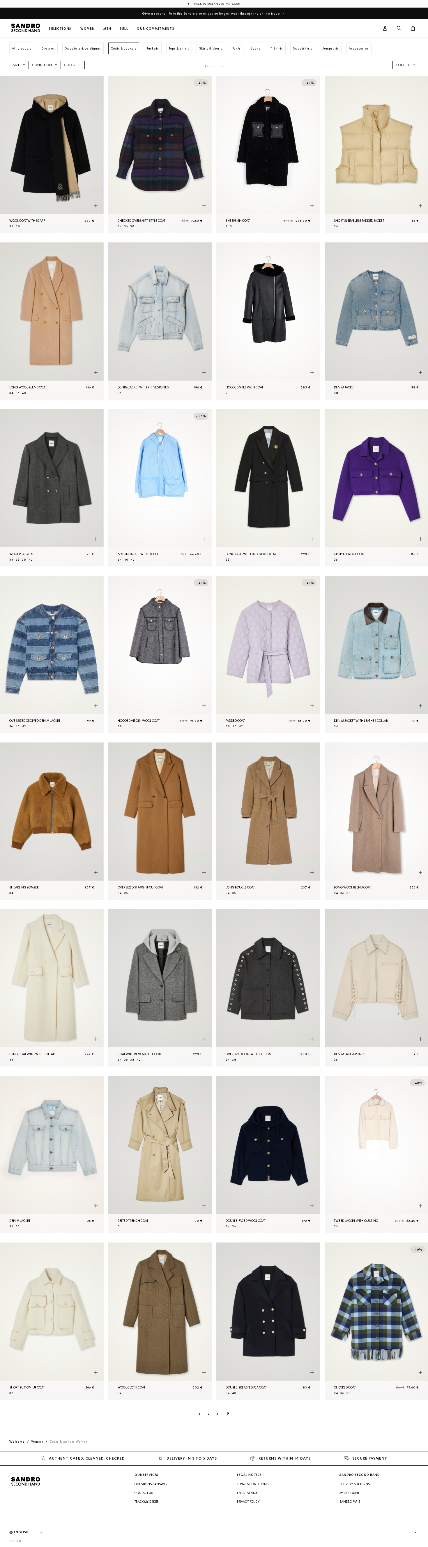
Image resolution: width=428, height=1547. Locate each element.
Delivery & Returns (354, 1484)
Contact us (144, 1493)
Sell (124, 29)
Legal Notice (247, 1493)
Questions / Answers (152, 1484)
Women (87, 29)
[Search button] (399, 28)
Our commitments (155, 29)
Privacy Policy (248, 1501)
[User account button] (385, 28)
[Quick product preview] (95, 206)
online (265, 13)
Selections (60, 29)
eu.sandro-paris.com (224, 3)
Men (107, 29)
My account (349, 1493)
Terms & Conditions (252, 1484)
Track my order (147, 1501)
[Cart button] (413, 28)
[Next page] (228, 1413)
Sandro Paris (349, 1501)
